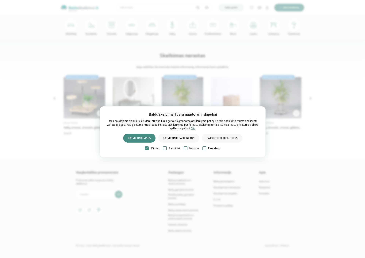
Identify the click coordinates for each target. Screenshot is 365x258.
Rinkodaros (214, 148)
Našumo (194, 148)
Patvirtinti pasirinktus (178, 138)
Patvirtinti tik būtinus (222, 138)
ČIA (193, 128)
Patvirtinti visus (139, 138)
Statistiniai (174, 148)
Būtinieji (155, 148)
